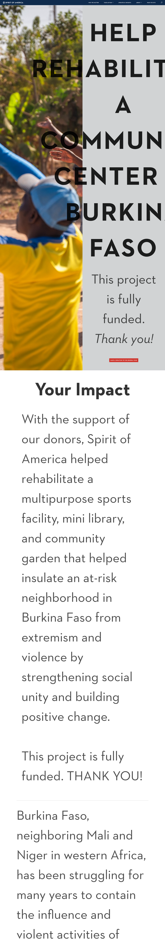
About (138, 2)
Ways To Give (151, 2)
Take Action (108, 2)
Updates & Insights (125, 2)
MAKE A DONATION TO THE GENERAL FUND (123, 360)
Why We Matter (94, 2)
